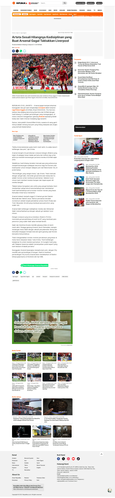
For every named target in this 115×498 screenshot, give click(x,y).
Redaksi (26, 477)
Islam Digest (40, 460)
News (13, 463)
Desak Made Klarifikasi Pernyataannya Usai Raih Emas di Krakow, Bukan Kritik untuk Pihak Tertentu (88, 79)
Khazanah (14, 460)
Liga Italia (39, 14)
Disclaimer (15, 480)
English (39, 467)
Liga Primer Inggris (19, 110)
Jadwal (25, 14)
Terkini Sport (78, 136)
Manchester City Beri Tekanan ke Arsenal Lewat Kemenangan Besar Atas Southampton (49, 138)
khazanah (42, 10)
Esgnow (14, 467)
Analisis (26, 463)
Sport (18, 32)
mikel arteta (65, 276)
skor (35, 10)
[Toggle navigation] (14, 3)
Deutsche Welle (80, 3)
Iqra (25, 460)
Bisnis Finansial (72, 10)
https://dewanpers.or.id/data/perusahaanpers (25, 489)
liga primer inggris (25, 276)
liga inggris (15, 276)
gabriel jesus (16, 280)
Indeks (100, 10)
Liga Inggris (32, 14)
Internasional (15, 465)
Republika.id (90, 3)
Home (13, 32)
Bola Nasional (63, 14)
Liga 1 (75, 14)
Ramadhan (27, 470)
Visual (26, 467)
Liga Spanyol (47, 14)
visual (89, 10)
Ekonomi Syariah (26, 10)
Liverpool (41, 108)
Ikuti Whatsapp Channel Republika (36, 265)
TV (94, 10)
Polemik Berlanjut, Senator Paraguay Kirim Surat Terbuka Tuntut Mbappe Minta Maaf (89, 95)
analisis (62, 10)
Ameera (14, 458)
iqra (49, 10)
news (55, 10)
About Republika (16, 477)
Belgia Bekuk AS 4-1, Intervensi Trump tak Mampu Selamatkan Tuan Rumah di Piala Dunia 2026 (89, 64)
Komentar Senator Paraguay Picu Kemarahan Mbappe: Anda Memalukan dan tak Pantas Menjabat (89, 71)
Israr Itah (17, 47)
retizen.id (99, 3)
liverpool (45, 276)
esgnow (82, 10)
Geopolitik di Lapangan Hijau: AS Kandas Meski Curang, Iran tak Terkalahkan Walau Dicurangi (88, 87)
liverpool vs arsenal (54, 276)
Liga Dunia (55, 14)
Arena (70, 14)
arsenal (38, 276)
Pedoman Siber (41, 477)
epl (33, 276)
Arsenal (41, 116)
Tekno (26, 465)
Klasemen (17, 14)
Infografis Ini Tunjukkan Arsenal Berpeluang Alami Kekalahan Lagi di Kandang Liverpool (33, 138)
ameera (15, 10)
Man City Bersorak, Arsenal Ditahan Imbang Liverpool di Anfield (18, 138)
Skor (38, 458)
